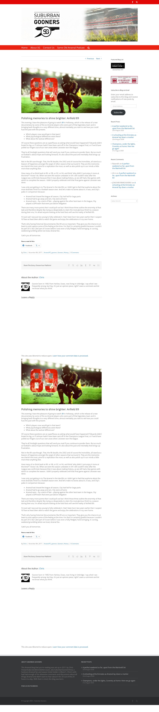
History (66, 253)
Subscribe (118, 112)
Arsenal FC (47, 253)
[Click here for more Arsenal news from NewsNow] (118, 66)
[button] (89, 47)
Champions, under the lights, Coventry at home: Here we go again (123, 146)
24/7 (121, 69)
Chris (25, 253)
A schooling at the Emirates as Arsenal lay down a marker (124, 136)
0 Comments (75, 253)
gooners (54, 253)
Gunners (60, 253)
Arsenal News (116, 69)
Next (98, 58)
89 (63, 122)
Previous (90, 58)
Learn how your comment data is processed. (70, 356)
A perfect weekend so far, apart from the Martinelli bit (123, 127)
